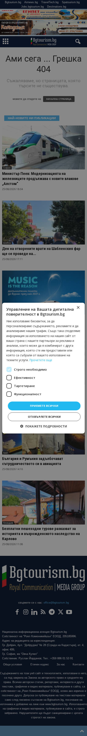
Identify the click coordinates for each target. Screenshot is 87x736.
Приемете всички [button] (44, 406)
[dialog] (43, 368)
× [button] (78, 307)
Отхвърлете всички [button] (44, 417)
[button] (43, 426)
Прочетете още (40, 360)
